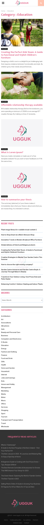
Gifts (3, 361)
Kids (3, 381)
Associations (6, 323)
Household (5, 371)
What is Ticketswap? (8, 445)
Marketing (5, 391)
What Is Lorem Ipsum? (12, 152)
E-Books (4, 342)
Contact (26, 523)
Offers (3, 404)
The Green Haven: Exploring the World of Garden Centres (21, 476)
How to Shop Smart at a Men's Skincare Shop (17, 235)
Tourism (4, 417)
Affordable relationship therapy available (22, 105)
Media (3, 394)
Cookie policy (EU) (15, 520)
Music (3, 400)
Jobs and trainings (8, 378)
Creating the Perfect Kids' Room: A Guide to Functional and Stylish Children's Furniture (22, 55)
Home (6, 520)
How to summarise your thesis (16, 200)
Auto (3, 329)
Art (2, 319)
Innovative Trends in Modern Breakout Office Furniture (21, 240)
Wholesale (5, 426)
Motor (3, 397)
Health (3, 365)
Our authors (27, 520)
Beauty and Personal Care (10, 332)
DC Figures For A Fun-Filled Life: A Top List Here (17, 487)
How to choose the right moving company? (17, 264)
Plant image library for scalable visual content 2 (19, 230)
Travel (3, 423)
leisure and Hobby (8, 384)
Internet (4, 375)
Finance (4, 355)
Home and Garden (8, 368)
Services (4, 407)
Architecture (5, 316)
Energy (3, 348)
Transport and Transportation (12, 420)
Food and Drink (6, 358)
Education (4, 48)
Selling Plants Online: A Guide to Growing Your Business (20, 484)
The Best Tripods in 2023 (10, 479)
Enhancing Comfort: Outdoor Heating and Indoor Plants (22, 284)
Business (4, 335)
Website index (17, 523)
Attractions (5, 326)
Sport (3, 413)
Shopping (4, 410)
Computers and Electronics (11, 339)
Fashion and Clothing (9, 352)
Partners (35, 520)
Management (6, 387)
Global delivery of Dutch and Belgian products (18, 245)
